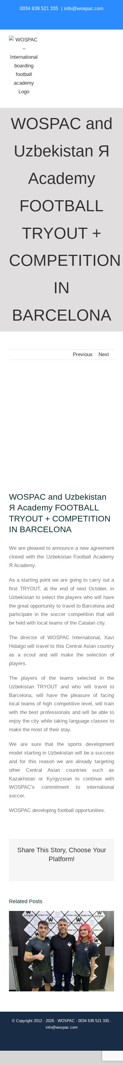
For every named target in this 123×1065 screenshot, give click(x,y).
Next (104, 354)
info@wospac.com (83, 8)
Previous (83, 354)
